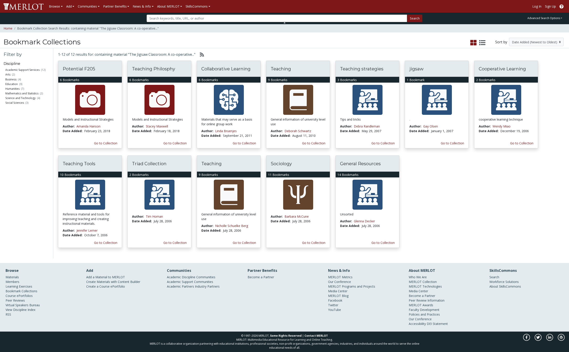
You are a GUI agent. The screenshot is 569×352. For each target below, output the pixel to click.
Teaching (281, 69)
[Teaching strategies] (368, 99)
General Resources (360, 163)
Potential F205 (79, 69)
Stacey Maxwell (157, 126)
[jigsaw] (437, 99)
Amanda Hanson (88, 126)
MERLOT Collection (423, 282)
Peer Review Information (427, 300)
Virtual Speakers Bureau (23, 305)
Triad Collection (149, 163)
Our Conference (339, 282)
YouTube (334, 310)
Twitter (333, 305)
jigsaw (416, 69)
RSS (8, 314)
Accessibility (417, 324)
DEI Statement (437, 324)
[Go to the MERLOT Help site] (561, 6)
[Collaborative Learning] (229, 99)
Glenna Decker (364, 221)
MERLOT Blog (338, 296)
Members (12, 282)
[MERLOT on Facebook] (527, 340)
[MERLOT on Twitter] (538, 340)
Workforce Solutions (504, 282)
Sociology (281, 163)
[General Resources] (368, 194)
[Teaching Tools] (90, 194)
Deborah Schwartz (297, 131)
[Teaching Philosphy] (159, 99)
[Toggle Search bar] (285, 22)
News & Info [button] (142, 6)
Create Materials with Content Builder (113, 282)
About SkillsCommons (505, 286)
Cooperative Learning (502, 69)
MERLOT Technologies (425, 286)
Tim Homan (154, 216)
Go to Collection (105, 143)
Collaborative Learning (225, 69)
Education (11, 84)
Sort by (501, 42)
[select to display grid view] (473, 43)
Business (10, 79)
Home (8, 28)
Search (415, 18)
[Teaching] (298, 99)
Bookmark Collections (21, 291)
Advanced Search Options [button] (543, 18)
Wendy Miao (502, 126)
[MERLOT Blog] (561, 340)
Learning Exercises (19, 286)
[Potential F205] (90, 99)
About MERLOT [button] (168, 6)
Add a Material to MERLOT (105, 277)
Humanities (12, 89)
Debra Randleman (367, 126)
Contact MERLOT (316, 336)
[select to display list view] (482, 43)
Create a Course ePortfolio (105, 286)
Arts (7, 74)
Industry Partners (207, 286)
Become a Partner (261, 277)
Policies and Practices (424, 314)
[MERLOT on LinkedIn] (550, 340)
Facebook (335, 300)
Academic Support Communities (190, 282)
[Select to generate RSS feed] (200, 54)
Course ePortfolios (19, 296)
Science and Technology (20, 98)
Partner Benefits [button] (115, 6)
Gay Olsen (430, 126)
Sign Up (550, 6)
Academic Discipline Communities (191, 277)
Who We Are (418, 277)
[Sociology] (298, 194)
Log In (536, 6)
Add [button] (69, 6)
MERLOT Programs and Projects (351, 286)
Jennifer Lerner (87, 230)
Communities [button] (87, 6)
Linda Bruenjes (226, 131)
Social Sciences (14, 103)
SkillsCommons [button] (197, 6)
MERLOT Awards (421, 305)
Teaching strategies (361, 69)
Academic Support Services (22, 70)
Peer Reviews (15, 300)
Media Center (337, 291)
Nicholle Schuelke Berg (231, 226)
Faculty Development (424, 310)
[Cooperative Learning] (506, 99)
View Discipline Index (20, 310)
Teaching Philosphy (153, 69)
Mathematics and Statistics (21, 93)
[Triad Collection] (159, 194)
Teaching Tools (79, 163)
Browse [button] (54, 6)
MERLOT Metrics (340, 277)
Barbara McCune (296, 216)
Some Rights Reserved (286, 336)
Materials (12, 277)
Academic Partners (180, 286)
